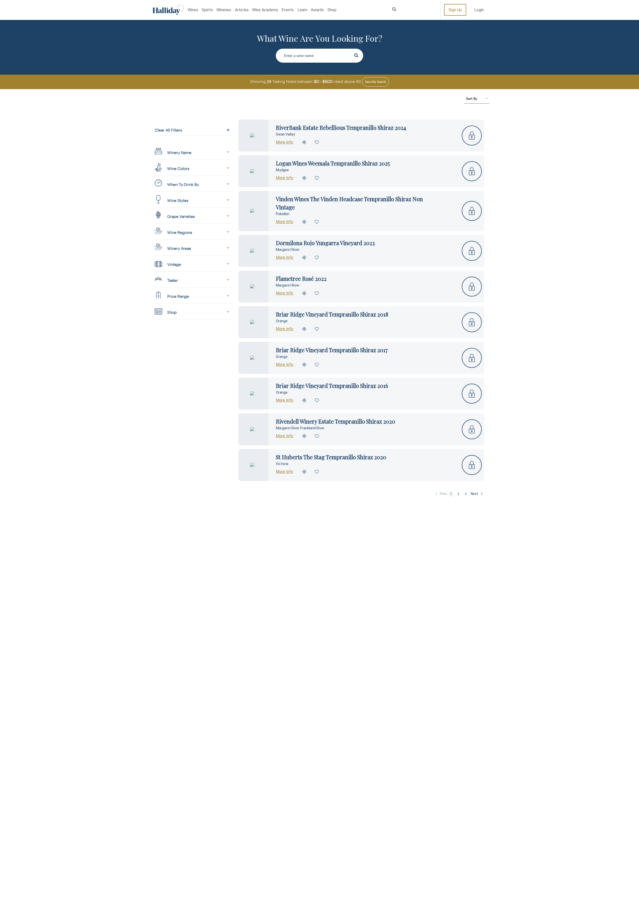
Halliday (168, 10)
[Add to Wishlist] (317, 142)
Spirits (207, 9)
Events (288, 9)
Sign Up (455, 9)
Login (479, 9)
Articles (242, 9)
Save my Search (375, 82)
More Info (284, 142)
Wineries (223, 9)
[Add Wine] (304, 142)
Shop (331, 9)
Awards (317, 9)
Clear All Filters (168, 130)
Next (474, 494)
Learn (302, 9)
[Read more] (253, 136)
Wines (193, 9)
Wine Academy (265, 9)
